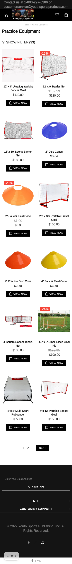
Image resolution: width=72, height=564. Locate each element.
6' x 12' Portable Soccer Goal (54, 412)
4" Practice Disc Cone (18, 281)
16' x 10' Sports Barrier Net (18, 153)
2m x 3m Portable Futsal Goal (54, 217)
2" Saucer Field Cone (18, 216)
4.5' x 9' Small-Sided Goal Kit (54, 343)
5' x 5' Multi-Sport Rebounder (18, 412)
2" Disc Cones (54, 151)
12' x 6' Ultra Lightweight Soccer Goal (18, 88)
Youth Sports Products (23, 15)
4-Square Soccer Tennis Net (18, 343)
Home (26, 25)
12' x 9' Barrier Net (54, 86)
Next (42, 447)
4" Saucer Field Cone (54, 281)
